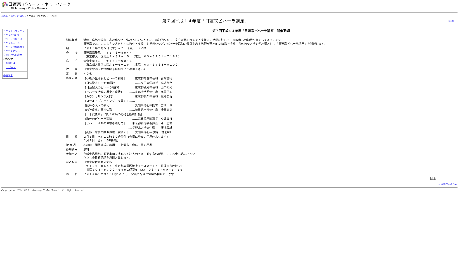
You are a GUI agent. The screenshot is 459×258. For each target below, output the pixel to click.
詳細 (451, 21)
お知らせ (22, 16)
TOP (13, 16)
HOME (4, 16)
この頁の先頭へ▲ (447, 183)
